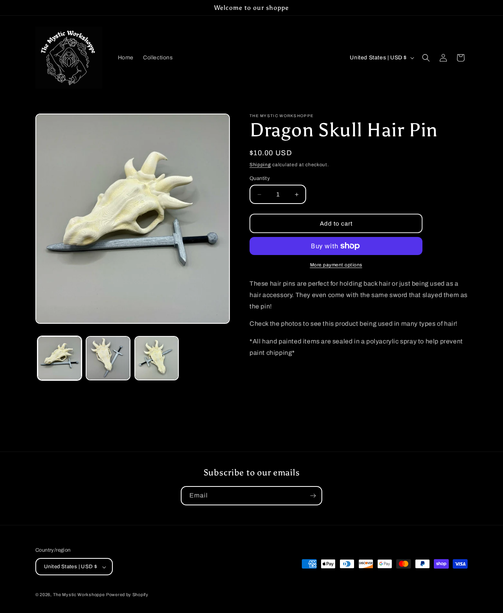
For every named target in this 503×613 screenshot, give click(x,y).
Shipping (260, 164)
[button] (426, 57)
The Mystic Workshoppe (79, 595)
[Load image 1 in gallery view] (59, 358)
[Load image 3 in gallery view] (156, 358)
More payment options (336, 265)
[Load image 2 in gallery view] (108, 358)
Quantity (260, 178)
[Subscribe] (312, 495)
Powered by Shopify (127, 595)
